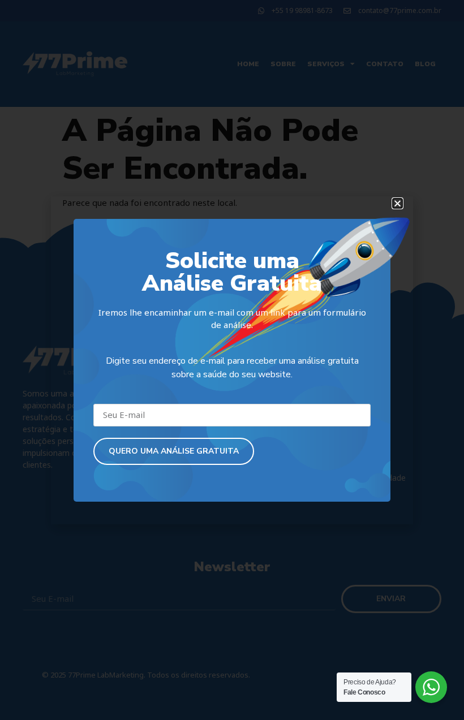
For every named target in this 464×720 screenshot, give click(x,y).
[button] (397, 203)
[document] (232, 360)
